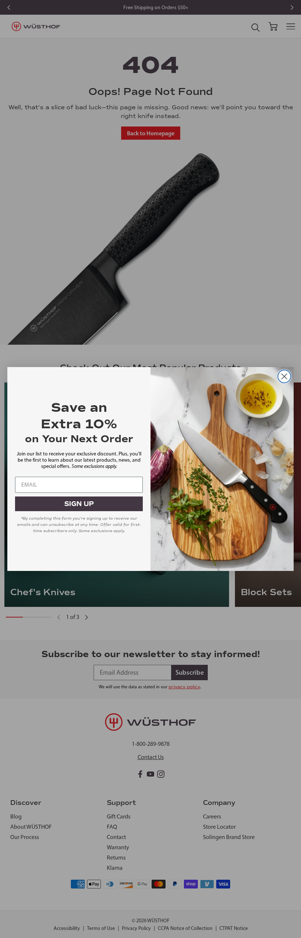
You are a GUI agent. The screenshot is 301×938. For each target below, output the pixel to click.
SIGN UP (79, 504)
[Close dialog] (284, 376)
